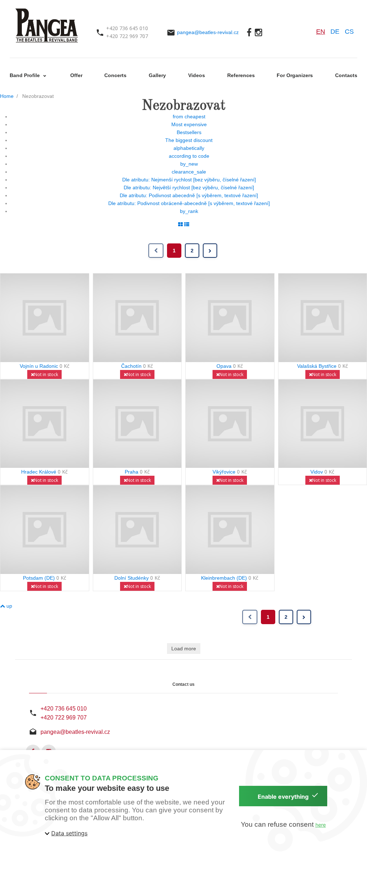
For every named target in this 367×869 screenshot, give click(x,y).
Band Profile (25, 75)
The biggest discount (189, 140)
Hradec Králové (38, 472)
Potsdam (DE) (39, 578)
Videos (196, 75)
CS (349, 31)
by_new (189, 164)
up (8, 606)
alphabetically (188, 148)
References (241, 75)
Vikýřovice (224, 472)
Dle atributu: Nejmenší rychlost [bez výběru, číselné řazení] (189, 179)
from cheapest (189, 116)
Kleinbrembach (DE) (224, 578)
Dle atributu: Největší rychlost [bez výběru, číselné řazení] (189, 187)
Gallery (157, 75)
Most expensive (189, 124)
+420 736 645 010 (63, 709)
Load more (183, 648)
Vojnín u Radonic (39, 366)
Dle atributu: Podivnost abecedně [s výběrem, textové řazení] (189, 195)
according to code (189, 156)
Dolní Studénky (131, 578)
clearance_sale (189, 172)
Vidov (316, 472)
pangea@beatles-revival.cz (208, 32)
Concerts (115, 75)
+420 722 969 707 (63, 717)
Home (7, 96)
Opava (224, 366)
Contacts (346, 75)
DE (334, 31)
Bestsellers (189, 132)
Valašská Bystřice (317, 366)
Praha (131, 472)
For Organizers (295, 75)
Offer (76, 75)
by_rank (189, 211)
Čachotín (131, 366)
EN (320, 31)
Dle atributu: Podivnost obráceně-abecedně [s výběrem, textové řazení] (189, 203)
